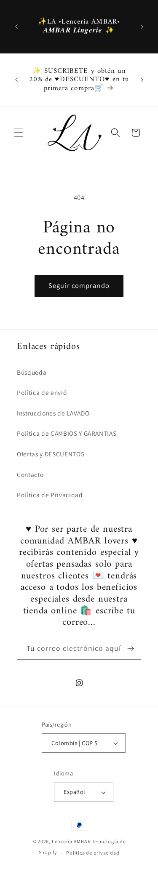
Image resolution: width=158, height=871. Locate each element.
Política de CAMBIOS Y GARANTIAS (66, 433)
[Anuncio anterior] (16, 26)
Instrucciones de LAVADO (53, 413)
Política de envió (42, 392)
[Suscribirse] (131, 649)
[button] (18, 133)
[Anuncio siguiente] (142, 26)
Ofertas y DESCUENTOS (50, 454)
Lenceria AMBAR (71, 841)
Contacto (30, 474)
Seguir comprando (79, 285)
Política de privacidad (92, 853)
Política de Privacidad (50, 494)
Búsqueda (31, 372)
